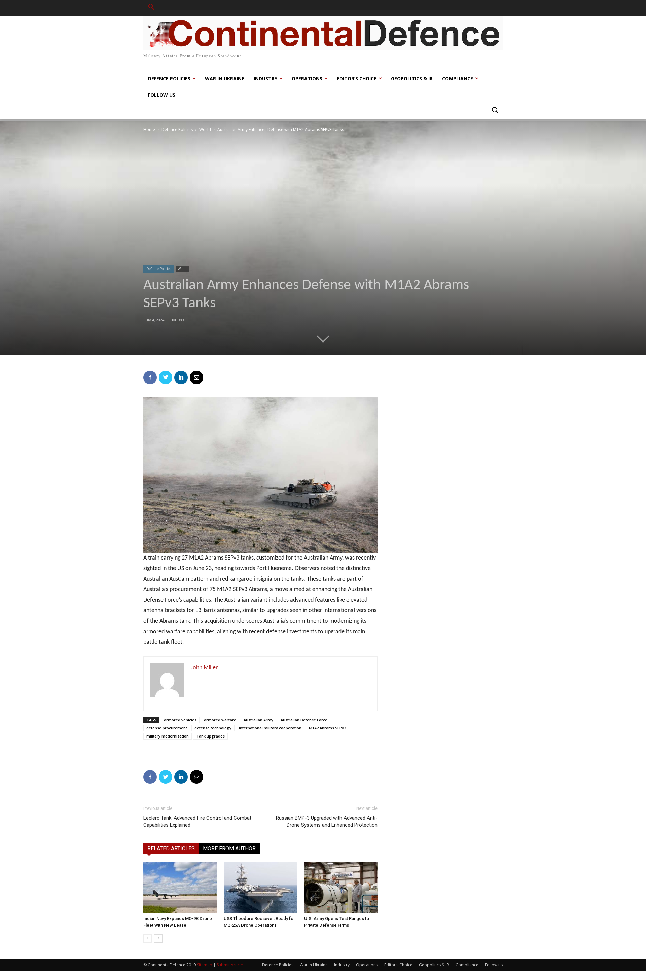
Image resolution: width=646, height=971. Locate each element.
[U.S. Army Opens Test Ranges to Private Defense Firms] (341, 887)
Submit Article (230, 965)
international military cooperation (270, 727)
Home (149, 129)
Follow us (494, 965)
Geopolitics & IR (434, 965)
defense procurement (166, 727)
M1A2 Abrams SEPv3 (327, 727)
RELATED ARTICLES (171, 848)
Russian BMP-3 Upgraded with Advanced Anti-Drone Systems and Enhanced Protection (327, 821)
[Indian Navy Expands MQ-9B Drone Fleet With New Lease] (180, 887)
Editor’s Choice (398, 965)
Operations (367, 965)
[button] (151, 8)
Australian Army (258, 719)
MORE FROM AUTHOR (229, 848)
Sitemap (204, 965)
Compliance (467, 965)
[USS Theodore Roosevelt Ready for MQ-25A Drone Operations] (260, 887)
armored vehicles (180, 719)
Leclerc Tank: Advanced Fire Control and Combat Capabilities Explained (197, 821)
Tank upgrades (210, 736)
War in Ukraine (314, 965)
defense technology (212, 727)
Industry (342, 965)
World (205, 129)
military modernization (167, 736)
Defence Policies (177, 129)
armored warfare (220, 719)
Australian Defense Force (304, 719)
